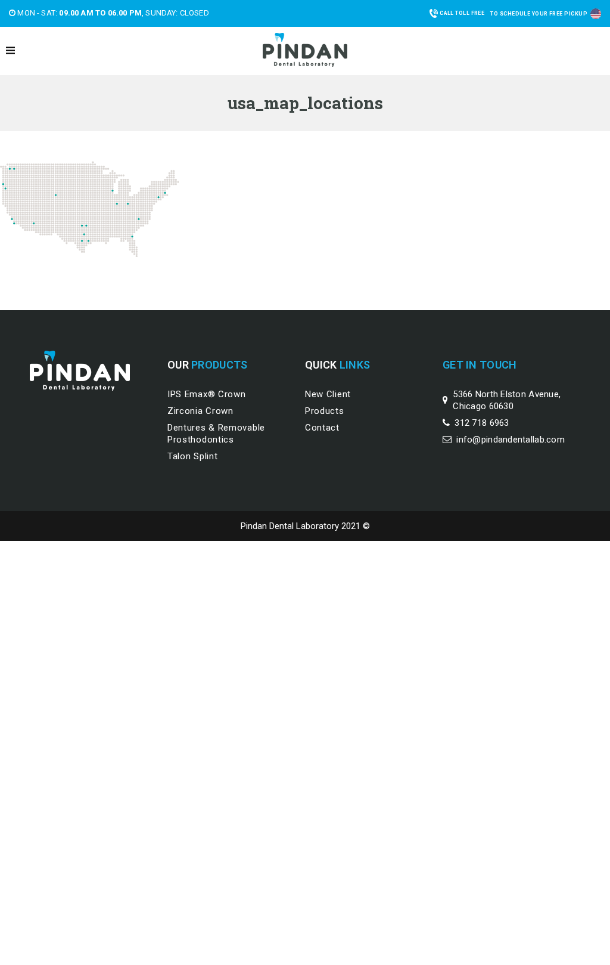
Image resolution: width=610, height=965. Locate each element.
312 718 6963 (482, 422)
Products (324, 411)
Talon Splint (192, 456)
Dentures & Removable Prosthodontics (216, 433)
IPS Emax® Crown (206, 394)
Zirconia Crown (200, 411)
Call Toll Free (462, 13)
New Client (328, 394)
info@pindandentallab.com (510, 439)
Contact (322, 427)
